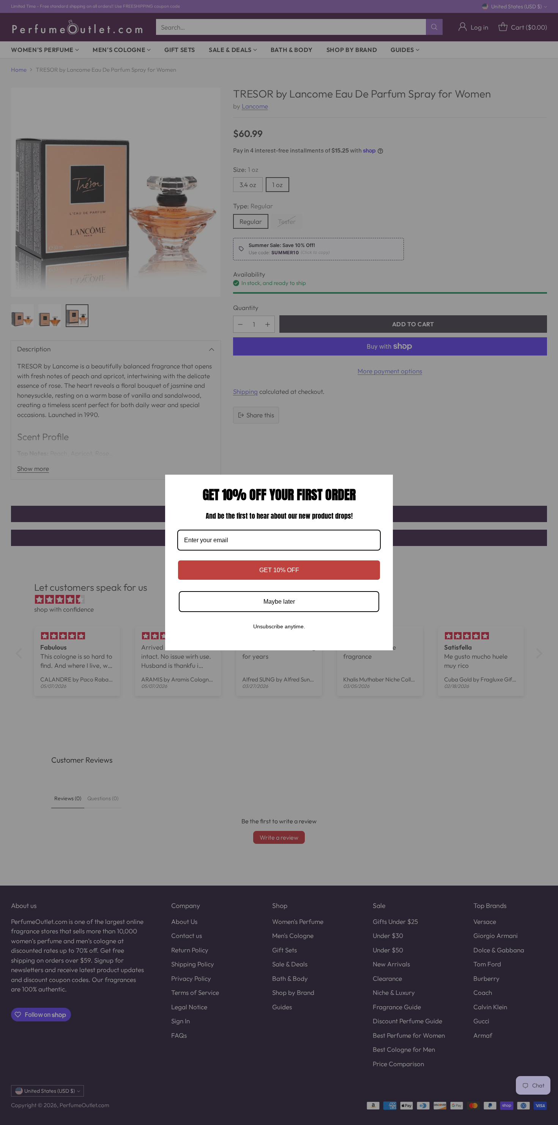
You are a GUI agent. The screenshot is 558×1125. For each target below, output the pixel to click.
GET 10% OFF (279, 570)
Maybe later (279, 601)
